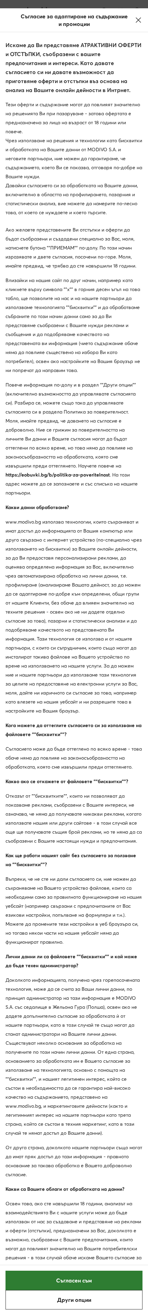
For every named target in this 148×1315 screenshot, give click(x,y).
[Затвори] (138, 20)
